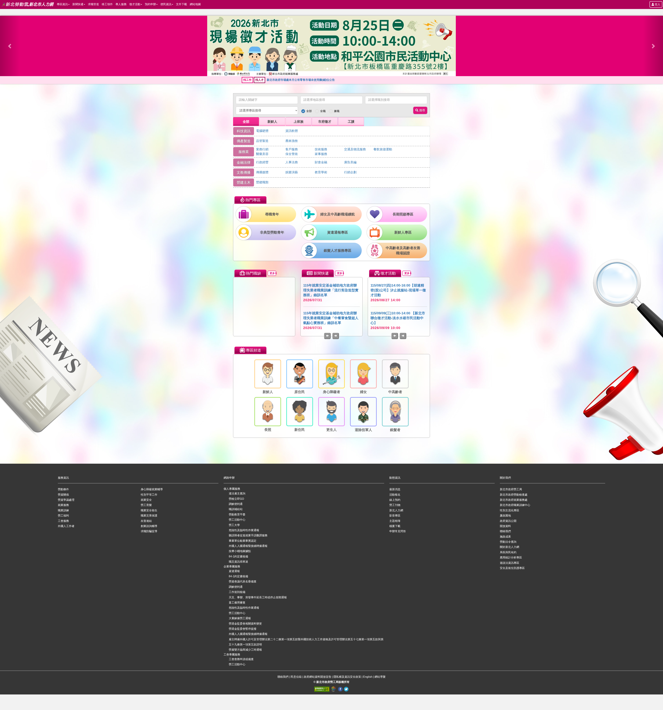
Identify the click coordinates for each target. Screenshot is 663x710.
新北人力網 (396, 510)
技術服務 (321, 149)
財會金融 (321, 162)
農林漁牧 (291, 141)
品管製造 (262, 141)
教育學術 (321, 172)
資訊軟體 (291, 131)
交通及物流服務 (355, 149)
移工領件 (107, 4)
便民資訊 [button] (165, 4)
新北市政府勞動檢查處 (513, 494)
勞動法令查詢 (508, 541)
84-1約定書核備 (238, 556)
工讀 (351, 121)
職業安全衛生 (149, 510)
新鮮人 (272, 121)
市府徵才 (324, 121)
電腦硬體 (262, 131)
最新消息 (394, 489)
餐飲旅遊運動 (382, 149)
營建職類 (262, 182)
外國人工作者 (66, 526)
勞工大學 (234, 525)
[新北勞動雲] (15, 4)
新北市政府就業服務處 (513, 499)
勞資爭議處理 (66, 499)
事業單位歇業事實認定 (242, 540)
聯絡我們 (505, 531)
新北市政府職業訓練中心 (515, 505)
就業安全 (146, 499)
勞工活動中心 (237, 519)
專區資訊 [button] (62, 4)
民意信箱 (296, 676)
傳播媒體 (262, 172)
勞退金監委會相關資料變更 (245, 623)
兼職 (336, 111)
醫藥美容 (262, 154)
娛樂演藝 (291, 172)
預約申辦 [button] (150, 4)
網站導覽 (380, 676)
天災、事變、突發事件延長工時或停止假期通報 (258, 597)
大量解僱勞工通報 (240, 618)
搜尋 (421, 110)
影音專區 (394, 515)
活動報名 (394, 494)
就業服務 (63, 505)
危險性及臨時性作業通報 (244, 530)
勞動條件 (63, 489)
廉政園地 (505, 515)
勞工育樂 (146, 505)
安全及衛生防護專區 (512, 568)
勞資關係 (63, 494)
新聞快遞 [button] (77, 4)
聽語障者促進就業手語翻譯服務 (248, 535)
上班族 (299, 121)
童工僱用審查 (237, 602)
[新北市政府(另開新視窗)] (334, 688)
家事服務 (321, 154)
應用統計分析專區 (511, 557)
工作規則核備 (237, 592)
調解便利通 (236, 504)
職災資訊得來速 (238, 561)
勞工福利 (63, 515)
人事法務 (291, 162)
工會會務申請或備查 (241, 659)
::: (1, 2)
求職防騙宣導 (149, 531)
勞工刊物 (394, 505)
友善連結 (146, 520)
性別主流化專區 (509, 510)
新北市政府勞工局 (511, 489)
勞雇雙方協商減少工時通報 (245, 649)
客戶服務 (291, 149)
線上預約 (394, 499)
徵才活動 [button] (134, 4)
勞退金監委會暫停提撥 (242, 628)
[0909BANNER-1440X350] (331, 46)
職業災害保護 (149, 515)
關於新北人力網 (509, 546)
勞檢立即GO (236, 498)
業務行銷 (262, 149)
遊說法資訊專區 (509, 562)
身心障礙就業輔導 (152, 489)
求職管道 (93, 4)
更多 (272, 273)
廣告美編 (350, 162)
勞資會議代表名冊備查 (242, 581)
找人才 (259, 79)
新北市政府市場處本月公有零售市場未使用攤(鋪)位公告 (301, 79)
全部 (309, 111)
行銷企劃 (350, 172)
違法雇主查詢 (237, 493)
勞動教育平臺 (237, 514)
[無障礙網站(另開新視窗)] (322, 688)
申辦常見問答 (397, 531)
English (367, 676)
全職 (323, 111)
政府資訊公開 (508, 520)
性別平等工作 (149, 494)
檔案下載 (394, 526)
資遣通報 (234, 571)
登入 (657, 4)
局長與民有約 (508, 552)
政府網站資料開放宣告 (317, 676)
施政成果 (505, 536)
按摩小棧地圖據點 (240, 551)
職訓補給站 (236, 509)
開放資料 (505, 526)
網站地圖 (195, 4)
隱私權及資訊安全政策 (347, 676)
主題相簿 (394, 520)
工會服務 (63, 520)
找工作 (247, 79)
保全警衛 (291, 154)
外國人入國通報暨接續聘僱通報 (248, 545)
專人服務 (121, 4)
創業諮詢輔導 (149, 526)
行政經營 (262, 162)
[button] (10, 46)
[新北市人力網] (41, 4)
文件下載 (181, 4)
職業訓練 (63, 510)
